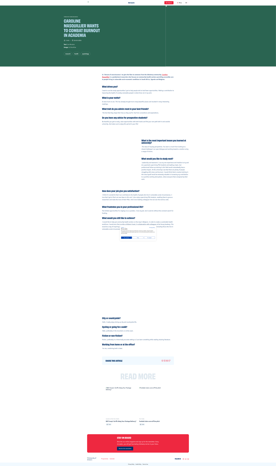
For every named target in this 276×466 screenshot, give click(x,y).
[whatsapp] (167, 360)
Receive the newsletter (125, 448)
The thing (141, 419)
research (68, 54)
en (186, 3)
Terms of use (145, 464)
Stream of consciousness (71, 16)
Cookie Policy (138, 464)
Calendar (112, 459)
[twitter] (169, 360)
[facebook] (162, 360)
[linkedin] (165, 360)
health (76, 54)
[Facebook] (186, 459)
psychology (85, 54)
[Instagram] (183, 459)
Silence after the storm (112, 419)
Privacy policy (152, 227)
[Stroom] (131, 2)
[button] (123, 227)
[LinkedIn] (188, 459)
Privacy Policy (131, 464)
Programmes (104, 459)
